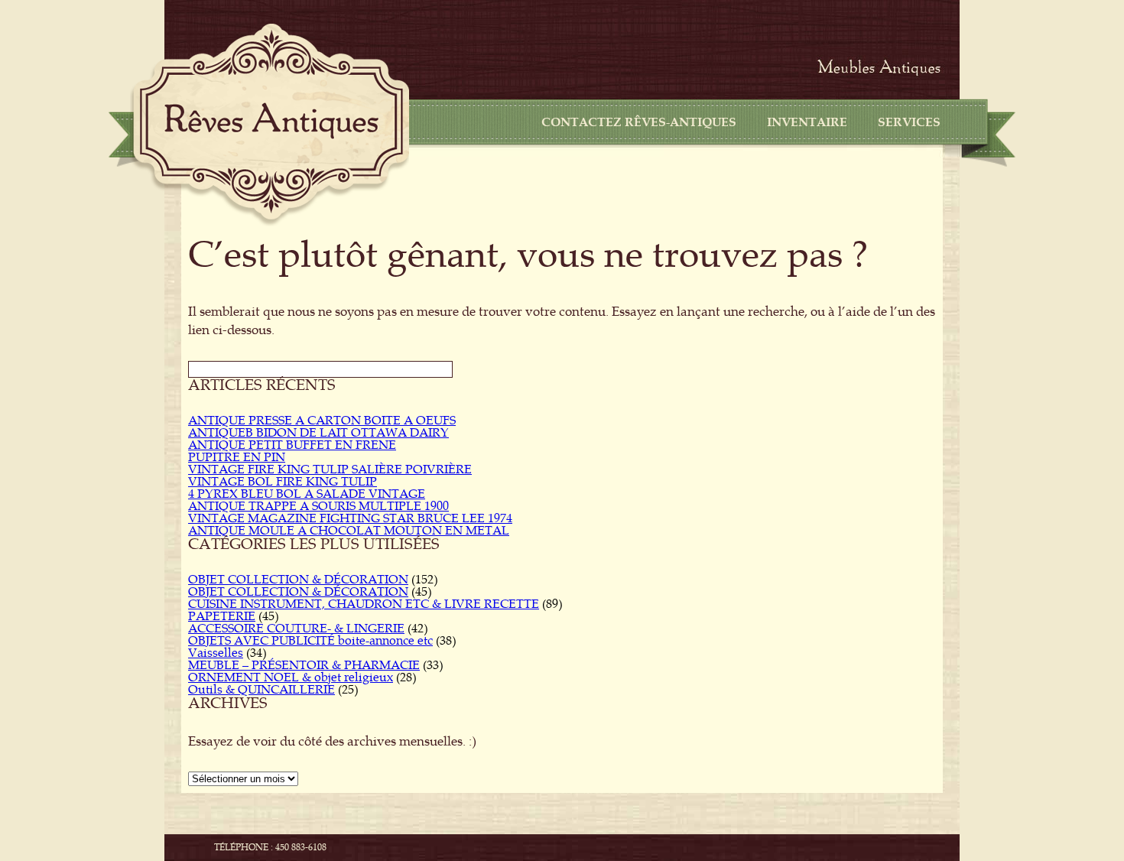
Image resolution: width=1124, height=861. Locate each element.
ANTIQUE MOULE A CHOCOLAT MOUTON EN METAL (348, 530)
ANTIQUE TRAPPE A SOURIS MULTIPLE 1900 (318, 506)
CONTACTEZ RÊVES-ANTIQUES (638, 122)
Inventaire (807, 122)
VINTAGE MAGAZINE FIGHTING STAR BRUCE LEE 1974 (350, 518)
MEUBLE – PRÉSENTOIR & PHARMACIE (304, 665)
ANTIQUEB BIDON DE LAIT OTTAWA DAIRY (318, 432)
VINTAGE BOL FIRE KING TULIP (282, 481)
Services (909, 122)
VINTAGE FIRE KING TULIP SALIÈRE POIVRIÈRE (330, 469)
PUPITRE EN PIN (236, 457)
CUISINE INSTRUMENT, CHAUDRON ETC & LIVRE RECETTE (363, 604)
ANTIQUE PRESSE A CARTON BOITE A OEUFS (322, 420)
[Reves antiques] (271, 121)
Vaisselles (215, 653)
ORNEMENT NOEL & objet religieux (290, 677)
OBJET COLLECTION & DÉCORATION (298, 579)
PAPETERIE (221, 616)
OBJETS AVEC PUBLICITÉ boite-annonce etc (310, 640)
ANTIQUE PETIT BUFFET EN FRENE (292, 445)
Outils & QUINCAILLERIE (261, 689)
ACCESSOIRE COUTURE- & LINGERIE (296, 628)
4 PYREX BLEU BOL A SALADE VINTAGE (306, 494)
